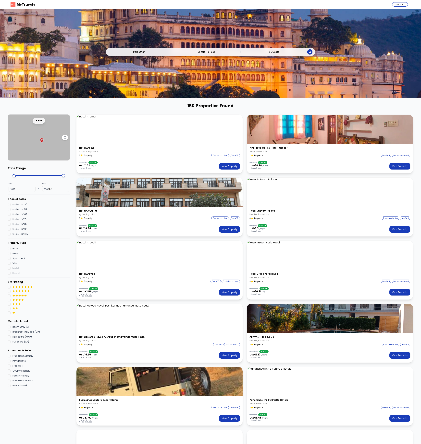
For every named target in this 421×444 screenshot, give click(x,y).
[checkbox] (9, 204)
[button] (159, 129)
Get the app (400, 4)
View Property (229, 166)
